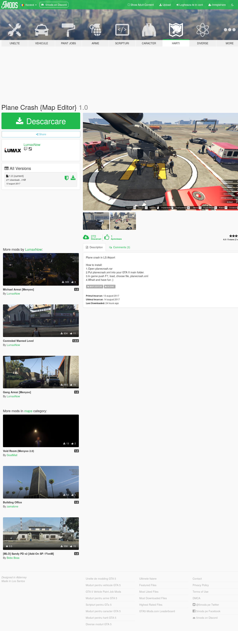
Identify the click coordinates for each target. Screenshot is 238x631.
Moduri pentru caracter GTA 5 (103, 611)
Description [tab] (95, 247)
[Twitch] (26, 148)
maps (28, 410)
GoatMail (12, 455)
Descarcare (45, 120)
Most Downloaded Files (153, 598)
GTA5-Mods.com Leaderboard (157, 611)
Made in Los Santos (13, 581)
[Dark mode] (232, 4)
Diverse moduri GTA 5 (99, 624)
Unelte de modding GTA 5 (101, 578)
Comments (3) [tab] (121, 247)
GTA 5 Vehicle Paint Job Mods (103, 591)
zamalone (12, 506)
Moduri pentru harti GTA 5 (101, 617)
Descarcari (96, 239)
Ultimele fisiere (148, 578)
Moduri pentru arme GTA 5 (101, 598)
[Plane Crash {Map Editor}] (96, 221)
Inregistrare (218, 5)
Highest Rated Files (150, 604)
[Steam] (30, 148)
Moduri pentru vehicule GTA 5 (103, 585)
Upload (166, 5)
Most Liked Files (148, 591)
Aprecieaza (116, 239)
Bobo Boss (13, 558)
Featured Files (147, 585)
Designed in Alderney (14, 577)
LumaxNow (32, 144)
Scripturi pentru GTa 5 (99, 604)
